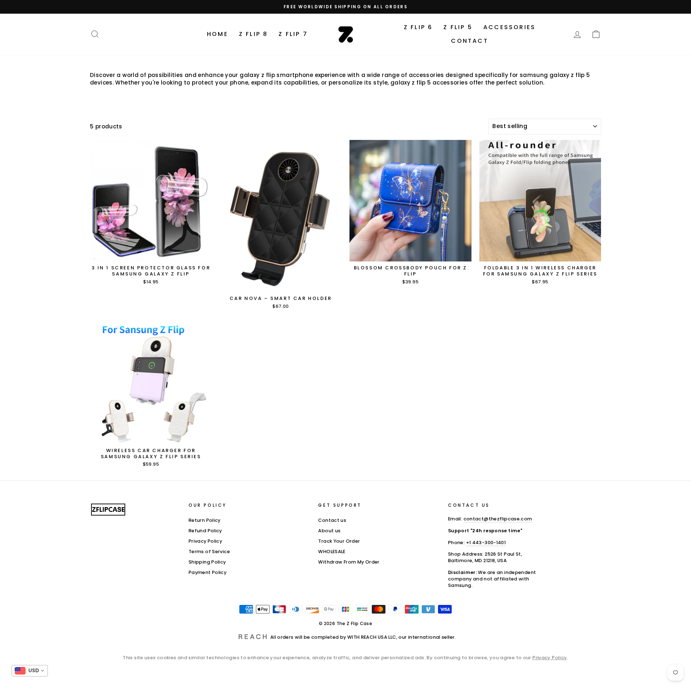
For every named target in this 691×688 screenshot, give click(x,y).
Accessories (509, 27)
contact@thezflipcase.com (498, 519)
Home (217, 34)
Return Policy (205, 520)
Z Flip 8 (253, 34)
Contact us (332, 520)
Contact (469, 41)
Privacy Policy (205, 541)
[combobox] (30, 670)
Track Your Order (339, 541)
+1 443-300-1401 (486, 542)
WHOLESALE (331, 551)
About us (329, 531)
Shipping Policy (207, 562)
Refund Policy (205, 531)
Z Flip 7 (293, 34)
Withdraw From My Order (348, 562)
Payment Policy (207, 572)
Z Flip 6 (418, 27)
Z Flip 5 (458, 27)
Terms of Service (209, 551)
